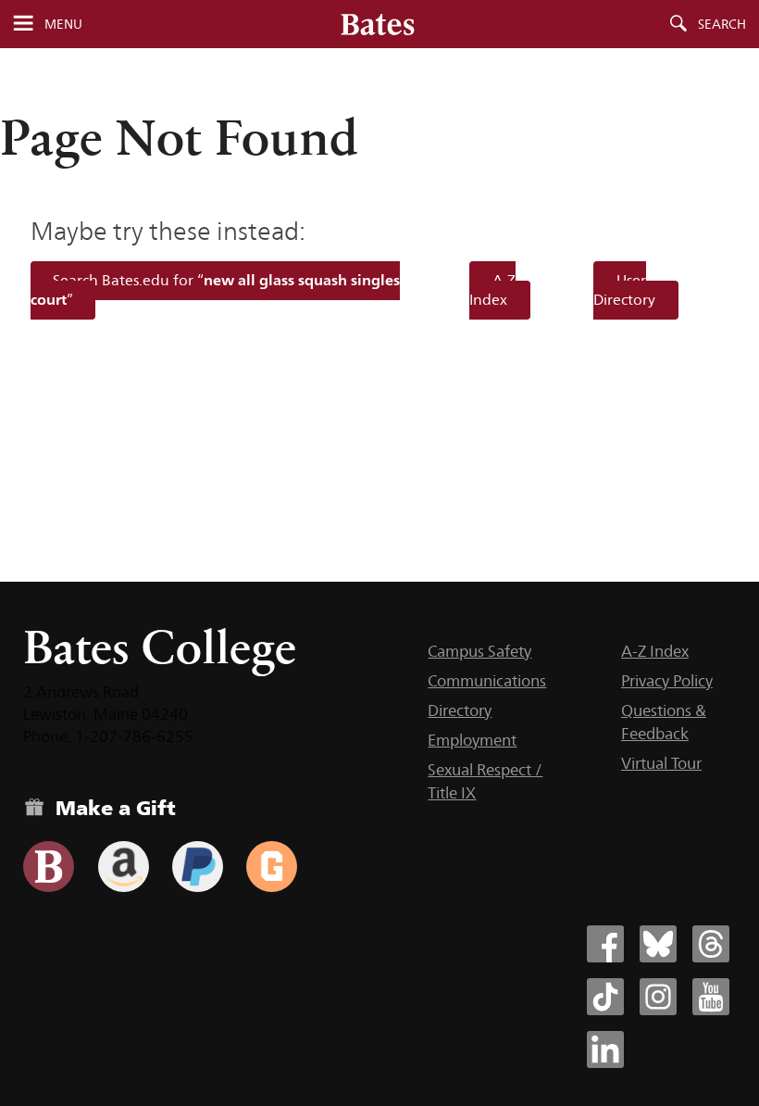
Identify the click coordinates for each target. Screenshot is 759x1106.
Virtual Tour (661, 763)
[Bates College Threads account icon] (710, 943)
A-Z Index (492, 289)
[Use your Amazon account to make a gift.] (123, 866)
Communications (487, 681)
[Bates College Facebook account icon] (605, 943)
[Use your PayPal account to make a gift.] (197, 866)
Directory (459, 710)
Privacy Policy (667, 681)
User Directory (624, 289)
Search (722, 24)
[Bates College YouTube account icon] (710, 996)
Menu (63, 24)
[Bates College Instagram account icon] (658, 996)
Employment (472, 740)
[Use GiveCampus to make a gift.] (271, 866)
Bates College (159, 647)
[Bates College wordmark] (378, 24)
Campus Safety (479, 651)
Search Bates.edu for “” (216, 289)
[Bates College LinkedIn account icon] (605, 1049)
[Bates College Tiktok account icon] (605, 996)
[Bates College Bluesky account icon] (658, 943)
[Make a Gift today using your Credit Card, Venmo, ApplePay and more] (48, 866)
